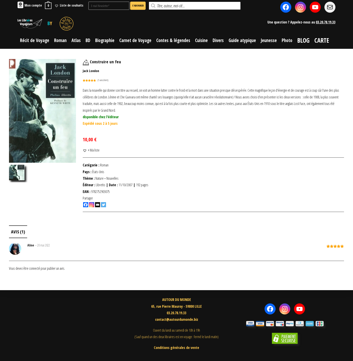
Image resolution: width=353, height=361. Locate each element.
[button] (91, 150)
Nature (99, 178)
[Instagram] (91, 204)
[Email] (97, 204)
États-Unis (98, 171)
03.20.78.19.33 (325, 22)
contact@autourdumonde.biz (176, 319)
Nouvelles (112, 178)
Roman (104, 165)
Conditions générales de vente (176, 347)
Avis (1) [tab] (18, 232)
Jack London (91, 71)
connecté (34, 268)
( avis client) (103, 80)
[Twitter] (103, 204)
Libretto (100, 184)
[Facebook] (85, 204)
